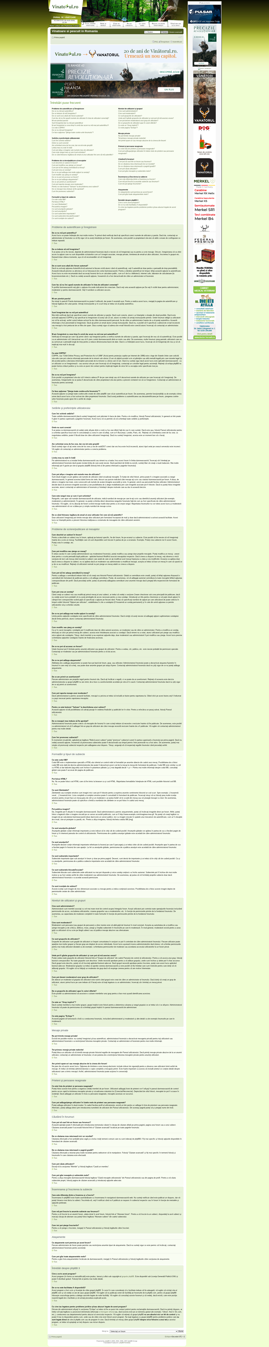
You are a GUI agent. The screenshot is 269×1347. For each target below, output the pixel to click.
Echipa (167, 1337)
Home (52, 26)
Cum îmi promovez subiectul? (63, 191)
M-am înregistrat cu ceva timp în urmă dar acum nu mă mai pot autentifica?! (80, 125)
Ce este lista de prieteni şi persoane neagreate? (136, 149)
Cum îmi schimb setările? (61, 141)
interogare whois (106, 1312)
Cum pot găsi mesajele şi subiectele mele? (134, 171)
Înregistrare (165, 42)
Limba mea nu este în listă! (62, 148)
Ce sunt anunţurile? (59, 211)
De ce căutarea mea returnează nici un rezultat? (136, 164)
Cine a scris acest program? (129, 203)
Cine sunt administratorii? (128, 111)
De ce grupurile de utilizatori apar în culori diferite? (137, 123)
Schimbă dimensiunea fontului (180, 37)
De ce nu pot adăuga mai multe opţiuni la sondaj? (71, 172)
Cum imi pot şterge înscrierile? (129, 184)
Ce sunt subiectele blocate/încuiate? (65, 216)
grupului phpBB (128, 1276)
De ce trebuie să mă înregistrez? (64, 113)
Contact (76, 26)
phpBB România (124, 1343)
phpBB (107, 1341)
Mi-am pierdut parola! (60, 121)
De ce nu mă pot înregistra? (62, 130)
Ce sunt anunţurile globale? (62, 209)
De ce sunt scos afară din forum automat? (67, 116)
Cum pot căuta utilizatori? (128, 169)
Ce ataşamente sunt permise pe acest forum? (135, 192)
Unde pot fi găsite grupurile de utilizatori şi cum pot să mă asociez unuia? (146, 118)
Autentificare (177, 42)
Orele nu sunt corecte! (60, 143)
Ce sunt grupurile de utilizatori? (130, 116)
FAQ (156, 42)
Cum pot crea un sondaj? (61, 170)
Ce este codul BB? (59, 199)
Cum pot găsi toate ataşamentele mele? (133, 194)
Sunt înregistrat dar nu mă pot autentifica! (67, 123)
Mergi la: (105, 1331)
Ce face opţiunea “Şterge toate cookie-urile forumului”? (73, 132)
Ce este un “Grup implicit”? (128, 125)
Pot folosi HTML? (58, 202)
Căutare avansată (175, 32)
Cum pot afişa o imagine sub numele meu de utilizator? (73, 150)
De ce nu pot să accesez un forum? (65, 177)
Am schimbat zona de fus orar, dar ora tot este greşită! (72, 145)
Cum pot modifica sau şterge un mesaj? (67, 165)
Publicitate (68, 26)
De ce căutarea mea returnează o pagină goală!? (137, 166)
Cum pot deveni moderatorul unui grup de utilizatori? (138, 121)
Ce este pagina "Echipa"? (128, 128)
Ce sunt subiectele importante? (64, 214)
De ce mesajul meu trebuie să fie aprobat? (68, 189)
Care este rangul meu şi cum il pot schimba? (69, 152)
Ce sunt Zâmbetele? (59, 204)
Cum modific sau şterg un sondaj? (65, 175)
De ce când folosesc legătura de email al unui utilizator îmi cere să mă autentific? (82, 155)
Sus (55, 243)
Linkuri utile (59, 26)
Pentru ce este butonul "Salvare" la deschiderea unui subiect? (75, 187)
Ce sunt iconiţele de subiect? (63, 218)
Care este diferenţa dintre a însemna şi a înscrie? (137, 179)
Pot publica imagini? (59, 207)
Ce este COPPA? (58, 128)
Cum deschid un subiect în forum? (65, 163)
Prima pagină (59, 37)
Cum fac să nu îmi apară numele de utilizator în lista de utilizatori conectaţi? (80, 118)
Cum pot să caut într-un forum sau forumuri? (135, 162)
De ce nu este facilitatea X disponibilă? (133, 205)
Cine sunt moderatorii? (127, 113)
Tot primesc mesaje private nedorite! (132, 138)
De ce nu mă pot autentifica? (63, 111)
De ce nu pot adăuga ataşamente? (65, 179)
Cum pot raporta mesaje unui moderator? (67, 184)
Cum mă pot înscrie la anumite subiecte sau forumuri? (138, 182)
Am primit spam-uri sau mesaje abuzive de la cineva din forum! (142, 141)
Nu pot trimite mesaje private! (129, 136)
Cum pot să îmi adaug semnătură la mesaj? (68, 168)
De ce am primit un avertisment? (64, 182)
